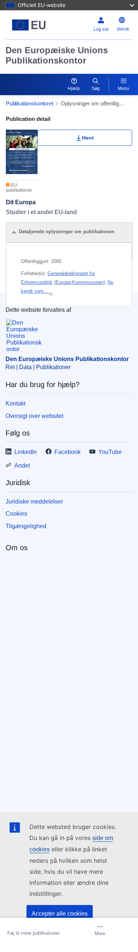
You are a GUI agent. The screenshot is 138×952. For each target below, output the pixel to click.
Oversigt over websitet (34, 416)
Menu (123, 88)
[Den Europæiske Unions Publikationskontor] (29, 24)
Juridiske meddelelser (34, 501)
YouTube (110, 452)
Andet (22, 465)
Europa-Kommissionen (80, 282)
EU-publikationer (19, 188)
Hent (88, 138)
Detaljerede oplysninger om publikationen (66, 231)
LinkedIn (25, 452)
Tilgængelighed (26, 526)
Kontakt (15, 403)
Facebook (67, 452)
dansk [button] (123, 29)
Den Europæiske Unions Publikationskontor (57, 55)
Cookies (16, 514)
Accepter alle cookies (60, 913)
